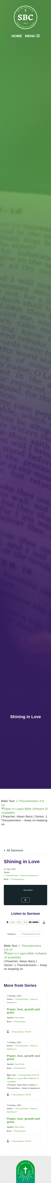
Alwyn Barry (28, 890)
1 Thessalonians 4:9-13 (30, 934)
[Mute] (30, 922)
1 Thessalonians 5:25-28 (28, 1075)
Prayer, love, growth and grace (23, 1011)
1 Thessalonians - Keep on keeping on (21, 875)
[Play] (7, 922)
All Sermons (14, 850)
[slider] (19, 922)
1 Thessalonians (16, 879)
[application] (23, 922)
